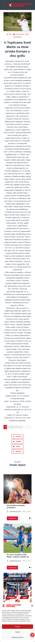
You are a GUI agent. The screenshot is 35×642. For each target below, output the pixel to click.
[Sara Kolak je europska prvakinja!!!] (18, 489)
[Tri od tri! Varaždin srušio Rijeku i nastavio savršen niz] (18, 538)
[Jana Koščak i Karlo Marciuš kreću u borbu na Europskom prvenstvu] (18, 587)
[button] (32, 606)
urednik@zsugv (15, 511)
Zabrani (17, 632)
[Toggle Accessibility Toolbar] (32, 635)
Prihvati (17, 626)
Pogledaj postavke (17, 637)
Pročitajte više (12, 518)
